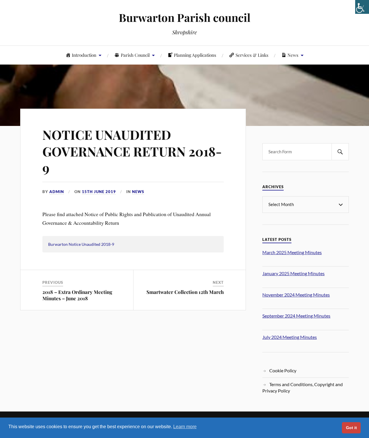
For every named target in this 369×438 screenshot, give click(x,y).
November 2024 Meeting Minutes (296, 294)
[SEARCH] (340, 151)
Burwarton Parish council (185, 17)
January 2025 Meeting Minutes (293, 273)
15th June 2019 (99, 191)
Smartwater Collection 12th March (185, 292)
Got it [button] (351, 427)
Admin (56, 191)
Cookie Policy (282, 370)
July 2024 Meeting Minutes (289, 337)
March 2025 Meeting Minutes (292, 252)
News (138, 191)
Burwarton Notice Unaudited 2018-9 (81, 244)
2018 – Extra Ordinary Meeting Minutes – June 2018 (77, 295)
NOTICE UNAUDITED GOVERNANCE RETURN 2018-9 (132, 151)
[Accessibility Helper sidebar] (362, 7)
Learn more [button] (185, 426)
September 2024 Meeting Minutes (296, 315)
